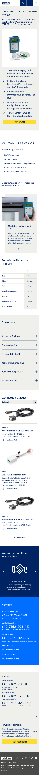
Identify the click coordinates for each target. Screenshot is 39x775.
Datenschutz (5, 768)
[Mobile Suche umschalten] (23, 3)
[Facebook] (29, 758)
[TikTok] (32, 758)
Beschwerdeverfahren (27, 765)
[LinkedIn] (22, 758)
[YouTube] (36, 758)
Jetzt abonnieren (19, 742)
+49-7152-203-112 (16, 626)
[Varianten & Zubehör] (19, 402)
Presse (34, 768)
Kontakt (6, 676)
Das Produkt (8, 143)
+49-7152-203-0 (14, 615)
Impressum (4, 770)
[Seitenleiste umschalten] (30, 3)
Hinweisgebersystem (12, 765)
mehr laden (19, 537)
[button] (2, 571)
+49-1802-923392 (16, 638)
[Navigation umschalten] (36, 3)
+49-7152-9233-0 (15, 696)
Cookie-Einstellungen (17, 768)
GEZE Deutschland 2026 (8, 763)
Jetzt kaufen (19, 122)
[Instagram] (26, 758)
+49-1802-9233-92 (16, 703)
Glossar (27, 768)
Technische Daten (26, 143)
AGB (2, 765)
